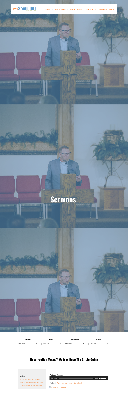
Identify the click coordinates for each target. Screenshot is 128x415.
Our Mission (60, 9)
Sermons (103, 9)
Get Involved (76, 9)
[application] (79, 378)
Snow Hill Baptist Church (28, 9)
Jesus (22, 380)
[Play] (52, 378)
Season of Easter (31, 383)
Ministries (91, 9)
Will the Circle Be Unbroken (33, 385)
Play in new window (64, 383)
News (111, 9)
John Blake (27, 380)
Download (78, 383)
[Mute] (100, 378)
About (48, 9)
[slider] (104, 378)
